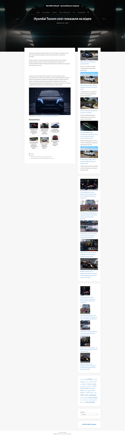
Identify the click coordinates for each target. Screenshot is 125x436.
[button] (88, 12)
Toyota (87, 395)
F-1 (92, 382)
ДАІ (81, 402)
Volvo (81, 397)
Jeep (87, 386)
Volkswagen (93, 395)
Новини (38, 12)
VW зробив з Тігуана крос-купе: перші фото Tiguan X (41, 156)
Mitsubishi (92, 388)
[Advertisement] (62, 34)
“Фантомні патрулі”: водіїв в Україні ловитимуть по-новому (42, 158)
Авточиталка (93, 398)
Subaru (91, 392)
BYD (93, 379)
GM (86, 384)
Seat (85, 392)
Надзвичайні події (81, 12)
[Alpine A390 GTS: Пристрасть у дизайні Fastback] (89, 55)
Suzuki (95, 392)
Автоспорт (54, 12)
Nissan (82, 390)
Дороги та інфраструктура (64, 12)
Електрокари (90, 402)
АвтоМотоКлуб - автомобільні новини (62, 6)
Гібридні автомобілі (93, 399)
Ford (83, 384)
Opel (86, 390)
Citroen (86, 381)
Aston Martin (82, 379)
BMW (90, 379)
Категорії (82, 412)
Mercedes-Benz (85, 388)
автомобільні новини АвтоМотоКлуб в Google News (47, 115)
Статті (74, 12)
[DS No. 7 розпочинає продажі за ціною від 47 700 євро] (89, 103)
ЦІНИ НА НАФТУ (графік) (89, 424)
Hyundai (32, 153)
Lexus (91, 386)
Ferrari (95, 382)
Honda (89, 384)
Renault (82, 392)
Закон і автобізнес (46, 12)
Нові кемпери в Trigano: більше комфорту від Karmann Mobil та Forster (88, 87)
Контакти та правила (62, 432)
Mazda (94, 386)
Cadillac (96, 379)
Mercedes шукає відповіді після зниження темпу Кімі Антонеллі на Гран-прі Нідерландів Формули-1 (88, 317)
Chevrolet (82, 382)
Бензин (85, 399)
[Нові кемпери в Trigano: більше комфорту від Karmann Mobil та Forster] (89, 78)
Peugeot (89, 390)
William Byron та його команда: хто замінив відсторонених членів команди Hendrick (88, 235)
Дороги (84, 402)
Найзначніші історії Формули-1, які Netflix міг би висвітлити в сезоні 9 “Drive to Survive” (88, 254)
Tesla (82, 395)
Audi (86, 379)
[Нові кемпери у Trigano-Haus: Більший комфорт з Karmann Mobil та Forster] (89, 152)
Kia (89, 386)
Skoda (88, 392)
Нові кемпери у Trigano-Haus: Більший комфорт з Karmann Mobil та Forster (88, 161)
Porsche (93, 390)
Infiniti (81, 386)
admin (66, 23)
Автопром (85, 397)
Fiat (81, 384)
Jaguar (84, 386)
